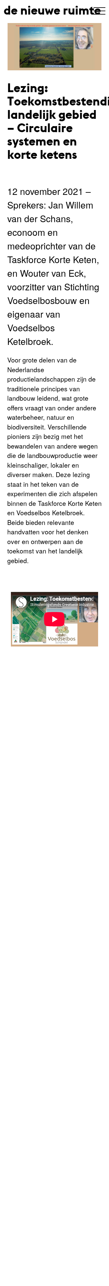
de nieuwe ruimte (52, 10)
